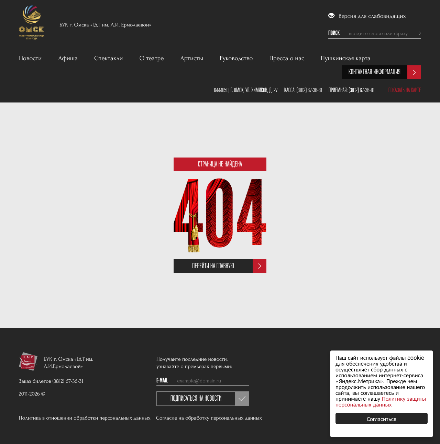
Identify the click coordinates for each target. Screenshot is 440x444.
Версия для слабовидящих (371, 16)
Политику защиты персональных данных (381, 401)
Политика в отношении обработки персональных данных (85, 418)
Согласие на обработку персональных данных (209, 418)
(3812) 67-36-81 (361, 90)
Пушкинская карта (346, 58)
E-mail (162, 380)
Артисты (192, 58)
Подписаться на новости (196, 398)
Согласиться (381, 418)
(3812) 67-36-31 (309, 90)
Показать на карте (404, 90)
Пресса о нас (287, 58)
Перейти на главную (213, 266)
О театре (152, 58)
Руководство (236, 58)
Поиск (334, 33)
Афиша (68, 58)
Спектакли (108, 58)
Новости (30, 58)
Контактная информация (374, 72)
